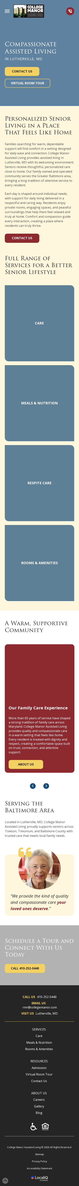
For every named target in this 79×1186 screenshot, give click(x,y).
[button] (7, 11)
